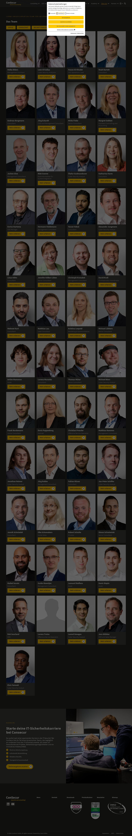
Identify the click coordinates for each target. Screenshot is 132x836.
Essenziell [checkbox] (52, 13)
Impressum (73, 33)
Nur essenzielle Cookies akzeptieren (66, 26)
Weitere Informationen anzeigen (65, 29)
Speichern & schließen (66, 22)
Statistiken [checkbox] (61, 13)
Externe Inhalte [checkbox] (70, 13)
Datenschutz (80, 33)
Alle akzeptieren (66, 17)
